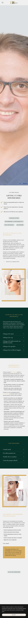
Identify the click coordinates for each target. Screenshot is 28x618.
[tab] (14, 334)
